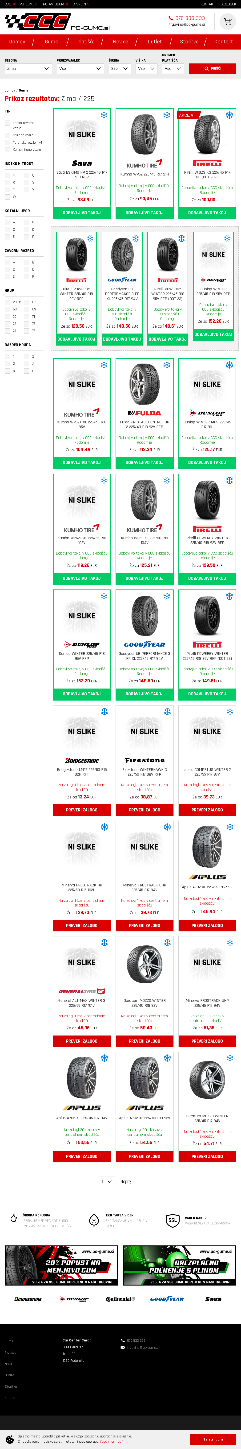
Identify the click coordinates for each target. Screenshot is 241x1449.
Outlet (155, 41)
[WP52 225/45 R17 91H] (144, 133)
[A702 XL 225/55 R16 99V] (207, 845)
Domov (17, 41)
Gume (51, 41)
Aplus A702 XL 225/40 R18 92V (144, 1118)
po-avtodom (55, 4)
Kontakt (224, 41)
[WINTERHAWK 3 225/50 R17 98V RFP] (144, 730)
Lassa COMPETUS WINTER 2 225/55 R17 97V (207, 772)
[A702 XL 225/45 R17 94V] (82, 1076)
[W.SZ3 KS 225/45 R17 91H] (207, 133)
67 (34, 302)
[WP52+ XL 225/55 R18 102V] (82, 498)
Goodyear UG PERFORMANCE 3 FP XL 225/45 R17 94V (122, 294)
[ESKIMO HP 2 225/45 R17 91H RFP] (82, 133)
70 (14, 316)
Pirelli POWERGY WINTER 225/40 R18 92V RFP (76, 294)
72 (14, 323)
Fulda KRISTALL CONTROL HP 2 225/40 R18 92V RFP (144, 425)
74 (14, 330)
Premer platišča (170, 58)
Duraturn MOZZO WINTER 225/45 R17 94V (207, 1118)
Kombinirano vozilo (27, 149)
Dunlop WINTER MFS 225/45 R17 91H (207, 425)
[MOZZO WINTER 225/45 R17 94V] (207, 1076)
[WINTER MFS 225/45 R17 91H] (207, 383)
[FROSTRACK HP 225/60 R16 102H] (82, 845)
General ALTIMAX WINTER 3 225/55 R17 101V (81, 1003)
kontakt (208, 4)
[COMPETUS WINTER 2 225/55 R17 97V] (207, 730)
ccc (10, 4)
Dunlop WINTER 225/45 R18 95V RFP (213, 291)
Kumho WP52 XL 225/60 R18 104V (144, 540)
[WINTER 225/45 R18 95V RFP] (213, 253)
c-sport (81, 4)
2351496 (19, 302)
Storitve (189, 41)
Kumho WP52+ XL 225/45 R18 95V (81, 425)
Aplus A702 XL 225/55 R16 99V (207, 887)
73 (34, 323)
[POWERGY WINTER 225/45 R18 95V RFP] (168, 253)
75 (34, 330)
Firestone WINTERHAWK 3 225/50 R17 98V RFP (144, 772)
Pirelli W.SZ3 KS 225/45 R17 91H (207, 175)
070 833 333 (190, 18)
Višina (141, 60)
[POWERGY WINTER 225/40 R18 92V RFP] (76, 253)
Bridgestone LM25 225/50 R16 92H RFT (82, 772)
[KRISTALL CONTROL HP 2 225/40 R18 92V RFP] (144, 383)
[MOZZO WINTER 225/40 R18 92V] (144, 961)
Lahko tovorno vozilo (24, 126)
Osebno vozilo (23, 135)
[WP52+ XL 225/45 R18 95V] (82, 383)
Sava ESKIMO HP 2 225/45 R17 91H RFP (81, 175)
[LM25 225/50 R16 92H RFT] (82, 730)
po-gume (29, 4)
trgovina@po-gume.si (187, 24)
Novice (120, 41)
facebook (228, 4)
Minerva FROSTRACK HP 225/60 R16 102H (81, 888)
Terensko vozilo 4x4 (27, 142)
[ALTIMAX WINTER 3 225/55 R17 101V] (82, 961)
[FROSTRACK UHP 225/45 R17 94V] (144, 845)
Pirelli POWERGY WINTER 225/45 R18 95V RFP (167, 294)
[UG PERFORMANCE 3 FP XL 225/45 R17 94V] (122, 253)
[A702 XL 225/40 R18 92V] (144, 1076)
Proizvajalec (68, 60)
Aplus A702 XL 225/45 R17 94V (81, 1118)
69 (34, 309)
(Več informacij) (111, 1441)
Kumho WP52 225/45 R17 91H (144, 174)
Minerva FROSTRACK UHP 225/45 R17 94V (144, 888)
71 (33, 316)
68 (15, 309)
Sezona (11, 60)
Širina (114, 60)
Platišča (86, 41)
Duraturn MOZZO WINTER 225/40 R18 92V (145, 1003)
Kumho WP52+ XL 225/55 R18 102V (81, 540)
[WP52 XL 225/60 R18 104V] (144, 498)
